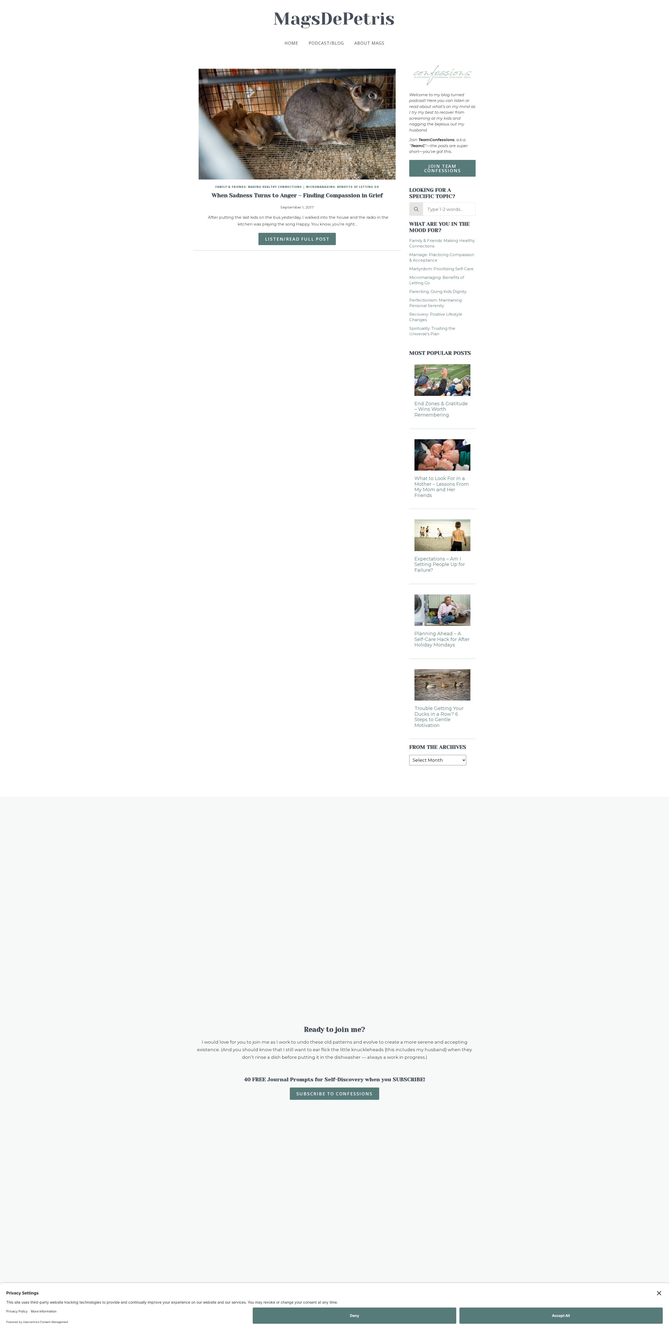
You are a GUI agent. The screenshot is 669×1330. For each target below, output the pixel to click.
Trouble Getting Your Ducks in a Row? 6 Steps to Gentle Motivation (439, 717)
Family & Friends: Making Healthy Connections (258, 187)
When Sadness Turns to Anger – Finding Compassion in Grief (297, 195)
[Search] (416, 209)
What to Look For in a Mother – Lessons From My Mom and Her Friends (441, 487)
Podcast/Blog (326, 43)
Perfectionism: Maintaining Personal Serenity (435, 303)
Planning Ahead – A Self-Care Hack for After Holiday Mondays (442, 639)
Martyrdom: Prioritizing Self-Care (441, 268)
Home (291, 43)
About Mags (369, 43)
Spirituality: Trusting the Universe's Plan (432, 331)
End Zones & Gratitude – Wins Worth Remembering (441, 409)
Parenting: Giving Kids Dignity (437, 291)
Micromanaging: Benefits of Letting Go (342, 187)
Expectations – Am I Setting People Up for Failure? (439, 564)
